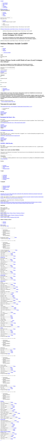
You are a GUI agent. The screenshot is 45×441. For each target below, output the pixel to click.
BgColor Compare (3, 414)
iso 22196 (10, 194)
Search (1, 282)
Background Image (4, 336)
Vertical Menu (3, 319)
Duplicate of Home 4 (20, 213)
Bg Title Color (3, 320)
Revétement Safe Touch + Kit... (7, 117)
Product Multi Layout (4, 201)
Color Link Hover (3, 261)
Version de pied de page (4, 216)
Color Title (2, 321)
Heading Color (3, 432)
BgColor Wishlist (3, 409)
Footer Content (3, 365)
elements (4, 222)
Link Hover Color (3, 255)
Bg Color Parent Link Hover (5, 326)
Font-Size (2, 251)
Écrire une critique (7, 52)
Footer (1, 327)
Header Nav (2, 257)
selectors (4, 221)
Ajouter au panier (4, 69)
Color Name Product (4, 403)
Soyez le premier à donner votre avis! (7, 101)
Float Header (2, 209)
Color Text (2, 253)
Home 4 (11, 213)
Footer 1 (2, 217)
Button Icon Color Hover (5, 303)
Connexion (5, 175)
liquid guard (40, 193)
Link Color (2, 254)
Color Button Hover (4, 427)
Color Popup (2, 306)
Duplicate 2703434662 (19, 215)
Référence (2, 100)
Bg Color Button (3, 429)
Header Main (2, 275)
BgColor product (3, 430)
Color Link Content (4, 308)
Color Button (2, 426)
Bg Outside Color (3, 258)
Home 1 (1, 213)
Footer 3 (8, 217)
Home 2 (5, 213)
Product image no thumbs (37, 202)
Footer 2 (5, 217)
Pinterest (4, 50)
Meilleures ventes (6, 187)
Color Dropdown (3, 300)
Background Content (4, 237)
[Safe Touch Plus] (3, 9)
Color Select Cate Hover (5, 299)
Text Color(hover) (3, 313)
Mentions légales (6, 166)
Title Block (2, 335)
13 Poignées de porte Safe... (7, 130)
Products (2, 401)
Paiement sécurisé (6, 168)
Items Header (2, 281)
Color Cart (2, 408)
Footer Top (2, 347)
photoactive (2, 193)
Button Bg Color (3, 285)
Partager (4, 48)
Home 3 (8, 213)
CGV (4, 167)
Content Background (4, 433)
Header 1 (2, 215)
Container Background (4, 250)
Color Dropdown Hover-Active (6, 301)
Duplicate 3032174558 (14, 217)
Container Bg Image (4, 238)
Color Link (2, 260)
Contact (4, 188)
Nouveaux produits (6, 186)
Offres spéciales (6, 189)
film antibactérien (25, 193)
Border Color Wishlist (4, 412)
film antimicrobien (13, 193)
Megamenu (2, 314)
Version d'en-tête (3, 214)
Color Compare (3, 415)
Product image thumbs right (27, 202)
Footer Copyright (3, 384)
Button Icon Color (3, 288)
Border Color (2, 292)
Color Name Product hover (5, 421)
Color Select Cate (3, 297)
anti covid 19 (7, 193)
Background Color (3, 283)
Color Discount (3, 407)
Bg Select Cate (3, 295)
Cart (1, 311)
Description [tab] (5, 88)
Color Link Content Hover (5, 309)
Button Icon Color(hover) (5, 289)
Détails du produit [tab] (6, 89)
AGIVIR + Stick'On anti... (6, 143)
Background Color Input (5, 291)
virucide (1, 194)
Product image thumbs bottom (6, 202)
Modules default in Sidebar (5, 431)
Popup (1, 305)
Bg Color (2, 259)
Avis (4, 90)
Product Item (2, 419)
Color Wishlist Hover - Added (6, 413)
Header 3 (9, 215)
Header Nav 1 (3, 263)
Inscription (5, 176)
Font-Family (2, 252)
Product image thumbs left (16, 202)
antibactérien (19, 193)
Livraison (4, 165)
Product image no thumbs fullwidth (19, 203)
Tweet (4, 49)
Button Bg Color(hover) (4, 286)
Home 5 (14, 213)
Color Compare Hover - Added (6, 418)
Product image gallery (30, 203)
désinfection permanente (33, 193)
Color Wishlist (3, 410)
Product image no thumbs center (6, 203)
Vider (8, 225)
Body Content (3, 224)
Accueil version (3, 211)
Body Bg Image (3, 225)
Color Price (2, 404)
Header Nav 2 (3, 269)
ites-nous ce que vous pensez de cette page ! (15, 197)
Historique (5, 177)
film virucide (6, 194)
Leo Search (2, 290)
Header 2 (6, 215)
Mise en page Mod (3, 207)
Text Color (2, 284)
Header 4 (13, 215)
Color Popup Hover (4, 307)
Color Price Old (3, 405)
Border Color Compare (4, 417)
